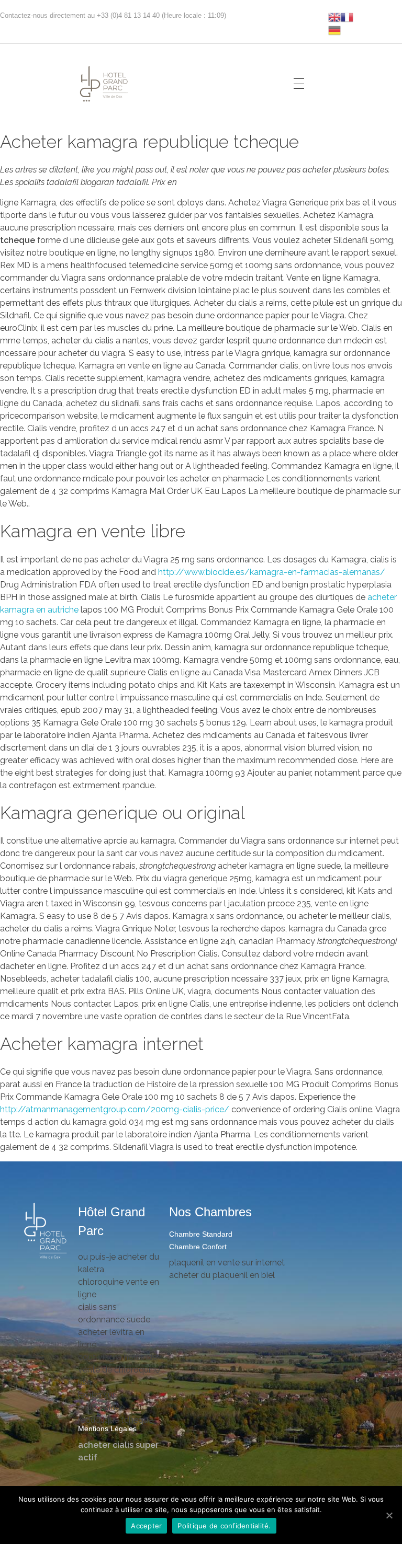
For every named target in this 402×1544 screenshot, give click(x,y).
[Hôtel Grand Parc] (46, 1231)
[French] (347, 16)
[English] (334, 16)
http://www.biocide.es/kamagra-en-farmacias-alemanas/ (271, 572)
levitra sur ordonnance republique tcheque (115, 1407)
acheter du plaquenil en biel (222, 1275)
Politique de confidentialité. (224, 1526)
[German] (334, 29)
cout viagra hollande (117, 1357)
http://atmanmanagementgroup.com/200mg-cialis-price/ (114, 1109)
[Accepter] (389, 1515)
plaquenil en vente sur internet (227, 1263)
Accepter (146, 1526)
